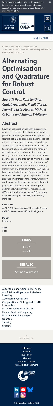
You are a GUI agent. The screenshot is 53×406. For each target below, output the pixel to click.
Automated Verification (15, 298)
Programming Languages (16, 315)
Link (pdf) (27, 250)
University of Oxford (25, 403)
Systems (6, 326)
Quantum (7, 319)
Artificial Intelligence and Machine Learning (21, 294)
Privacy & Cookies (26, 361)
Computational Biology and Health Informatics (21, 303)
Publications (30, 46)
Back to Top (26, 338)
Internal (26, 351)
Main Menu (41, 38)
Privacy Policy (12, 10)
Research (15, 46)
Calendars (26, 347)
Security (6, 322)
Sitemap (27, 358)
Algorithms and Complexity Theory (21, 288)
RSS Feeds (26, 354)
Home (5, 46)
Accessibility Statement (26, 364)
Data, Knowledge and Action (18, 308)
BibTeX (26, 246)
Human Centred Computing (17, 312)
